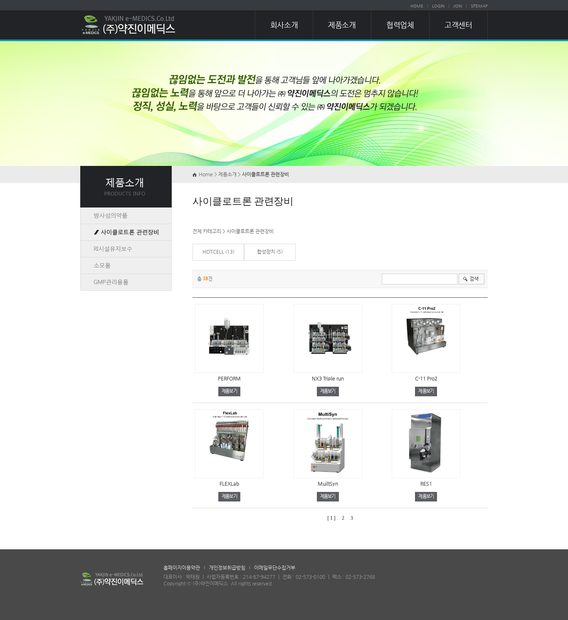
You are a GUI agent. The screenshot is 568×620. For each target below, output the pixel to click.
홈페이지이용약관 (181, 568)
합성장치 (266, 251)
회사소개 (284, 24)
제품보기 (229, 391)
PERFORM (229, 378)
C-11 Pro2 (426, 378)
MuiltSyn (328, 484)
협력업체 (400, 24)
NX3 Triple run (328, 378)
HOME (416, 6)
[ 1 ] (331, 518)
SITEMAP (479, 6)
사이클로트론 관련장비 (250, 231)
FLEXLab (229, 484)
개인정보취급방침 (227, 568)
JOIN (457, 6)
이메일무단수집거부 (274, 568)
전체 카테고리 (207, 231)
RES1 (426, 484)
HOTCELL (213, 251)
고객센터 (458, 24)
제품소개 (342, 24)
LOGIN (438, 6)
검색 (474, 279)
